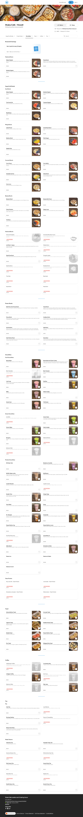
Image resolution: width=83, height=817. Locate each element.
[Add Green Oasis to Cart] (76, 423)
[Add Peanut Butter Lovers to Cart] (76, 531)
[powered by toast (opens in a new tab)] (10, 813)
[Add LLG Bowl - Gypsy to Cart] (39, 251)
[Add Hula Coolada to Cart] (76, 433)
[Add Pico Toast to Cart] (39, 649)
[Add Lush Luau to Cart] (39, 387)
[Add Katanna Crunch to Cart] (39, 572)
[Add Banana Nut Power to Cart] (76, 205)
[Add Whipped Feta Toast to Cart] (76, 649)
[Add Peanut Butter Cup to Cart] (39, 531)
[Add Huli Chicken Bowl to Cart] (39, 343)
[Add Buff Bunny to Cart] (76, 479)
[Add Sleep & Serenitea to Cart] (39, 733)
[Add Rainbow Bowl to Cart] (39, 144)
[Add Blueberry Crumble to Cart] (76, 469)
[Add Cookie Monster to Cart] (39, 489)
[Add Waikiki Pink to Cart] (39, 154)
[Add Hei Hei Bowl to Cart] (39, 333)
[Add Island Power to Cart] (39, 133)
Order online (8, 806)
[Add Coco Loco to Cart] (39, 190)
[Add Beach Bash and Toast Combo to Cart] (76, 366)
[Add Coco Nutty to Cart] (76, 169)
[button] (10, 36)
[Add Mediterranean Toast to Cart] (76, 628)
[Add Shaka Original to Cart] (39, 66)
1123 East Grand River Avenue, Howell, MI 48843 (15, 801)
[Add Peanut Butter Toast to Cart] (76, 639)
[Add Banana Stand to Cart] (39, 205)
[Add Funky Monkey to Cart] (39, 215)
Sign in (76, 2)
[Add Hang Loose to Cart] (76, 215)
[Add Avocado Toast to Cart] (76, 618)
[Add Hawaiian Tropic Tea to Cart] (76, 748)
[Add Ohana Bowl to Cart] (76, 179)
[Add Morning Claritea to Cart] (39, 723)
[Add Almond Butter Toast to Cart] (39, 618)
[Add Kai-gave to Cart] (39, 443)
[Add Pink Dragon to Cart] (76, 144)
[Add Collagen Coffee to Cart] (39, 679)
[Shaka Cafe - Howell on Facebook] (6, 809)
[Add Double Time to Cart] (39, 500)
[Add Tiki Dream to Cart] (76, 408)
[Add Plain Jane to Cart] (76, 690)
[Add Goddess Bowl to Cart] (76, 323)
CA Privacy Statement (40, 813)
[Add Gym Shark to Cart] (39, 510)
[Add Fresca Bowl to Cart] (39, 323)
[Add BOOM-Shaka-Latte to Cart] (39, 479)
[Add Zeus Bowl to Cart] (76, 343)
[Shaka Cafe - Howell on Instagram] (8, 809)
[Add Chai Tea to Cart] (39, 713)
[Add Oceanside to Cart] (76, 520)
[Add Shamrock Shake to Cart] (76, 562)
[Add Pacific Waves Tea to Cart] (39, 790)
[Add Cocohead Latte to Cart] (76, 669)
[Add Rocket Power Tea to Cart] (76, 790)
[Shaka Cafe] (6, 2)
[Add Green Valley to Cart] (39, 433)
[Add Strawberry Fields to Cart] (76, 552)
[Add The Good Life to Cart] (39, 108)
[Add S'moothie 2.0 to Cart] (76, 541)
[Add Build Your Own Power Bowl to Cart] (39, 312)
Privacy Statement (29, 813)
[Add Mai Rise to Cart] (76, 387)
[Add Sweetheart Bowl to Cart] (76, 133)
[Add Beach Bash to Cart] (39, 366)
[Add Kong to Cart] (76, 510)
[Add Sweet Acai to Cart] (39, 408)
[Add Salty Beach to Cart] (39, 552)
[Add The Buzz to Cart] (39, 225)
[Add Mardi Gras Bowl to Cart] (39, 261)
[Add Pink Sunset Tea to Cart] (39, 769)
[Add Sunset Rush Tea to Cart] (76, 769)
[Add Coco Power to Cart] (39, 169)
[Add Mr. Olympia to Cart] (39, 520)
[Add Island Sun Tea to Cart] (39, 748)
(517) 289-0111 (8, 799)
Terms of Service (20, 813)
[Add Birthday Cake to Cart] (39, 469)
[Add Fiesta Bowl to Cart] (76, 66)
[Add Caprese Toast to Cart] (39, 628)
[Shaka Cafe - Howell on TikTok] (9, 809)
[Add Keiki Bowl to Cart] (76, 333)
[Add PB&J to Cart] (39, 397)
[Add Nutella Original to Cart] (39, 76)
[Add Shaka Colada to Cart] (76, 397)
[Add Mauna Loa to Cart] (39, 562)
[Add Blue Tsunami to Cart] (76, 377)
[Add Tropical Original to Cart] (76, 108)
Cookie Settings (49, 813)
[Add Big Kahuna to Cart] (39, 118)
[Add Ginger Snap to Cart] (76, 500)
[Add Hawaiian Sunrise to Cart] (39, 179)
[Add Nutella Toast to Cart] (39, 639)
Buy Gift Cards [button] (62, 2)
